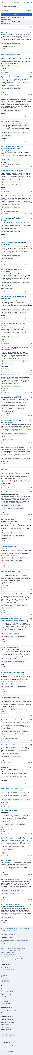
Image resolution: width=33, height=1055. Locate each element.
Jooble (11, 1051)
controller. (4, 767)
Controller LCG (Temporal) (10, 121)
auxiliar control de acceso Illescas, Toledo (11, 946)
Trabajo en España (6, 1003)
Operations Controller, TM (10, 77)
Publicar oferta (5, 1013)
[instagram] (6, 1035)
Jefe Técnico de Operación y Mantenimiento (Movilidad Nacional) (13, 905)
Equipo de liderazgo (6, 994)
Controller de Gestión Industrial (12, 196)
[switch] (30, 27)
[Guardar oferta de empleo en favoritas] (31, 32)
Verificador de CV (6, 1029)
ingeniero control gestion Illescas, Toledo (11, 956)
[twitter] (10, 1035)
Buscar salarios (5, 1024)
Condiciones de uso (6, 1042)
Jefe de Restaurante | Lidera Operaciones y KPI (11, 421)
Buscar (16, 14)
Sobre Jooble (4, 989)
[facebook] (2, 1035)
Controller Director (7, 860)
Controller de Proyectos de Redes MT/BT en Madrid (12, 270)
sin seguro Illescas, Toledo (7, 952)
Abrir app (29, 2)
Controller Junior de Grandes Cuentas (14, 720)
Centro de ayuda (5, 1001)
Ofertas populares (5, 967)
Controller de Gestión (8, 745)
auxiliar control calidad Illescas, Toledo (10, 950)
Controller (4, 32)
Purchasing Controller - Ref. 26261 (12, 672)
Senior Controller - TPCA (9, 647)
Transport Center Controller (10, 697)
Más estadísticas (5, 23)
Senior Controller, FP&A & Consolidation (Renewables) (14, 243)
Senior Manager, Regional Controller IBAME (13, 324)
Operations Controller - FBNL (11, 54)
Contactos (4, 996)
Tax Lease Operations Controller (12, 594)
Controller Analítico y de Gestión (12, 492)
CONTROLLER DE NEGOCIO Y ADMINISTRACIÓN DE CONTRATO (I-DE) (14, 620)
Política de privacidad (7, 1046)
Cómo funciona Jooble (7, 991)
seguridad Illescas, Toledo (7, 961)
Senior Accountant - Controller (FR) (13, 838)
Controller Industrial (8, 519)
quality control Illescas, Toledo (8, 954)
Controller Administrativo (10, 879)
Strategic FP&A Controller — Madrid (13, 99)
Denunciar (29, 50)
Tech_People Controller (9, 546)
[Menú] (2, 2)
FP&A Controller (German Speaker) (13, 171)
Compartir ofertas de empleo (9, 1010)
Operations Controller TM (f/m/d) (12, 447)
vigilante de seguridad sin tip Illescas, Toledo (12, 943)
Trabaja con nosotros (7, 999)
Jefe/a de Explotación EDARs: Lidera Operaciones (13, 297)
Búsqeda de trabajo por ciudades (9, 969)
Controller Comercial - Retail (11, 571)
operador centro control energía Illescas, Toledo (12, 959)
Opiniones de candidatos (7, 1022)
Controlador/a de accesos (10, 375)
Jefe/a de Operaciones (9, 810)
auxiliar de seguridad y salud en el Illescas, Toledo (13, 948)
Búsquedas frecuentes (7, 934)
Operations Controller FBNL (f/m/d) (13, 788)
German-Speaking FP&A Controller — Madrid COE (13, 219)
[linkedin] (13, 1035)
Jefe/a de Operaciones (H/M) (11, 397)
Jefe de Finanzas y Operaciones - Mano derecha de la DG (14, 349)
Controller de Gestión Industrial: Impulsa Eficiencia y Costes (12, 147)
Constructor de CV (6, 1027)
